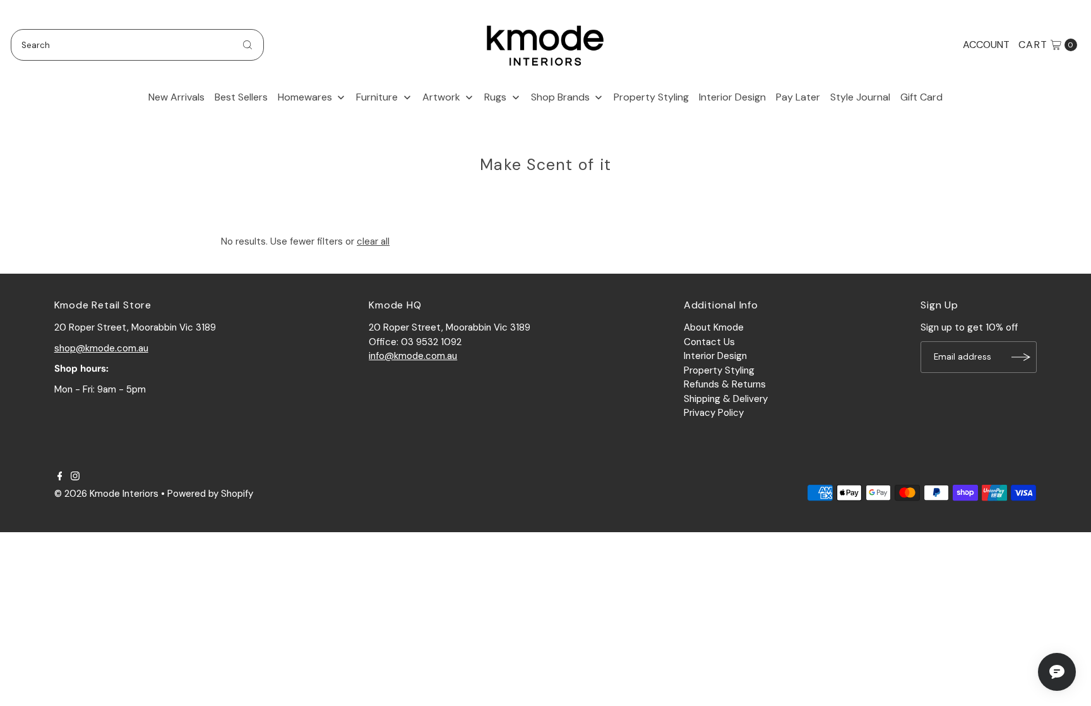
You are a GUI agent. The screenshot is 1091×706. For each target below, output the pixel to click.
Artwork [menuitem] (441, 97)
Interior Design (715, 356)
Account (986, 44)
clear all (373, 241)
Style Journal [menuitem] (860, 97)
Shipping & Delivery (726, 399)
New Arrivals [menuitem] (176, 97)
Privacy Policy (714, 412)
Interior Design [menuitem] (732, 97)
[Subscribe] (1021, 357)
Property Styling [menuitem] (651, 97)
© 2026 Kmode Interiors (106, 493)
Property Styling (719, 370)
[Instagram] (75, 477)
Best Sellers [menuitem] (241, 97)
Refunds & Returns (725, 384)
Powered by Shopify (210, 493)
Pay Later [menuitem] (798, 97)
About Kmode (714, 327)
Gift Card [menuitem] (921, 97)
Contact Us (709, 342)
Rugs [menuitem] (495, 97)
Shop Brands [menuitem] (560, 97)
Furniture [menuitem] (377, 97)
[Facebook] (60, 477)
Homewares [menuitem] (305, 97)
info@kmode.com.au (413, 356)
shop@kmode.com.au (101, 348)
